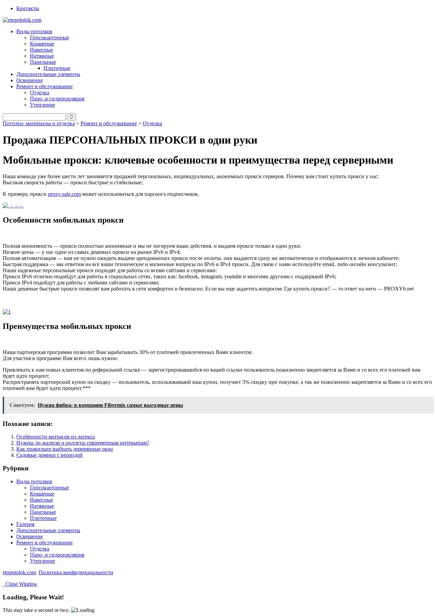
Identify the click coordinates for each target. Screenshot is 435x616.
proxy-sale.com (64, 194)
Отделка (39, 92)
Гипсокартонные (49, 37)
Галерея (25, 524)
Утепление (42, 105)
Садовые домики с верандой (49, 455)
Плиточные (57, 68)
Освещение (29, 80)
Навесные (41, 50)
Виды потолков (34, 481)
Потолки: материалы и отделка (39, 123)
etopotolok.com (19, 572)
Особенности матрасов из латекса (55, 437)
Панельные (43, 512)
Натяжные (42, 56)
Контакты (27, 8)
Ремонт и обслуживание (109, 123)
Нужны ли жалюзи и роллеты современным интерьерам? (82, 443)
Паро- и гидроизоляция (57, 98)
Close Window (20, 584)
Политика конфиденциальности (76, 572)
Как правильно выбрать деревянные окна (64, 449)
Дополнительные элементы (48, 74)
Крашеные (42, 43)
